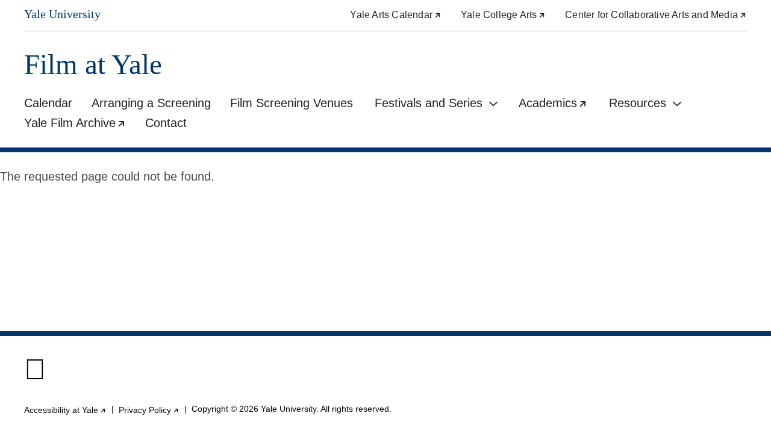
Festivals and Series (428, 103)
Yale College (503, 15)
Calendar (48, 103)
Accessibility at (65, 410)
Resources (637, 103)
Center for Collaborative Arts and (656, 15)
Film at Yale (93, 65)
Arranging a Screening (151, 103)
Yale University (62, 14)
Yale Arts (396, 15)
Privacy (149, 410)
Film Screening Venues (291, 103)
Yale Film (80, 124)
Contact (166, 122)
